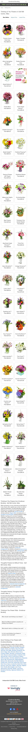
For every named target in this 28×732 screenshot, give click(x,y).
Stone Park (20, 664)
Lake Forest (18, 667)
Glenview (3, 650)
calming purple (20, 550)
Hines (24, 664)
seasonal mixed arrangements (17, 584)
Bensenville (11, 661)
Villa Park (19, 665)
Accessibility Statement (21, 726)
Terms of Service (4, 726)
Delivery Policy (14, 728)
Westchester (4, 668)
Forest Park (11, 662)
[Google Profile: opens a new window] (14, 709)
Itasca (8, 664)
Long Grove (20, 668)
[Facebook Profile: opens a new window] (11, 709)
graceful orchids (18, 511)
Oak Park (12, 658)
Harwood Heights (12, 655)
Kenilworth (19, 655)
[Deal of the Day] (20, 77)
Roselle (5, 667)
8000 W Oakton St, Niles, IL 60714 (14, 701)
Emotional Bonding (14, 1)
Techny (10, 656)
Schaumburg (15, 656)
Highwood (13, 670)
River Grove (4, 664)
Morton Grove (19, 652)
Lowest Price (22, 17)
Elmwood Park (10, 659)
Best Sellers (6, 17)
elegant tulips (13, 513)
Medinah (19, 670)
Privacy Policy (12, 726)
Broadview (3, 670)
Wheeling (14, 650)
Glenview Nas (4, 656)
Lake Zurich (8, 665)
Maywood (24, 658)
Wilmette (13, 652)
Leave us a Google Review (14, 714)
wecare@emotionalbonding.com (14, 704)
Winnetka (12, 653)
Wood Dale (16, 662)
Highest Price (14, 17)
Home (2, 7)
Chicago (12, 647)
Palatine (21, 656)
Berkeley (8, 670)
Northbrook (19, 650)
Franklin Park (4, 662)
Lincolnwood (18, 653)
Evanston (17, 647)
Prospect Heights (5, 653)
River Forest (23, 662)
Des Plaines (12, 649)
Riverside (9, 668)
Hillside (14, 668)
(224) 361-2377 (14, 702)
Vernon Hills (4, 659)
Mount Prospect (19, 649)
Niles (9, 652)
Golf (24, 655)
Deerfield (16, 661)
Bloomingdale (11, 667)
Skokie (6, 649)
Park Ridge (8, 650)
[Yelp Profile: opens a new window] (17, 709)
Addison (14, 665)
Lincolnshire (14, 664)
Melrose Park (4, 661)
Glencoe (6, 655)
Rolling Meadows (19, 659)
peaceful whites (11, 573)
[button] (25, 728)
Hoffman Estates (5, 658)
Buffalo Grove (18, 658)
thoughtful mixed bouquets (7, 514)
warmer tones (23, 549)
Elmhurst (3, 665)
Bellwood (21, 661)
